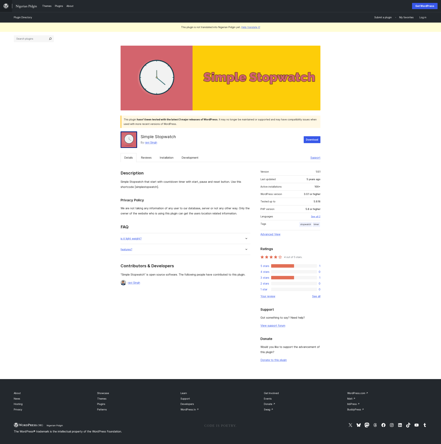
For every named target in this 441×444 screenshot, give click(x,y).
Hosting (18, 403)
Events (268, 398)
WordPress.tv (190, 409)
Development (190, 157)
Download (312, 139)
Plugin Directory (23, 17)
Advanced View (270, 234)
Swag (268, 409)
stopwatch (305, 224)
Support (315, 157)
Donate (269, 403)
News (17, 398)
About (17, 393)
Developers (187, 403)
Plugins (101, 403)
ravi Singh (151, 142)
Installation (166, 157)
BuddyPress (355, 409)
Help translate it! (250, 27)
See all (316, 296)
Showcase (103, 393)
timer (316, 224)
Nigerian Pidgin (55, 425)
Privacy (18, 409)
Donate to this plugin (273, 360)
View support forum (272, 325)
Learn (184, 393)
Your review (267, 296)
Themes (101, 398)
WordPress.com (357, 393)
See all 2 (315, 216)
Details (128, 157)
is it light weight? (131, 238)
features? (126, 249)
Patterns (102, 409)
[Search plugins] (50, 38)
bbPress (353, 403)
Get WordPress (424, 5)
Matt (351, 398)
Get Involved (271, 393)
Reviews (146, 157)
